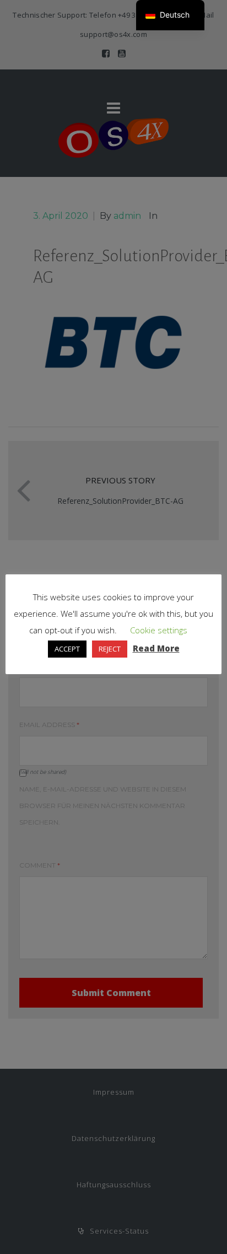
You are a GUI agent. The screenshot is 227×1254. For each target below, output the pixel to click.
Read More (156, 648)
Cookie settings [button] (158, 630)
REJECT (110, 649)
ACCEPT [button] (67, 649)
